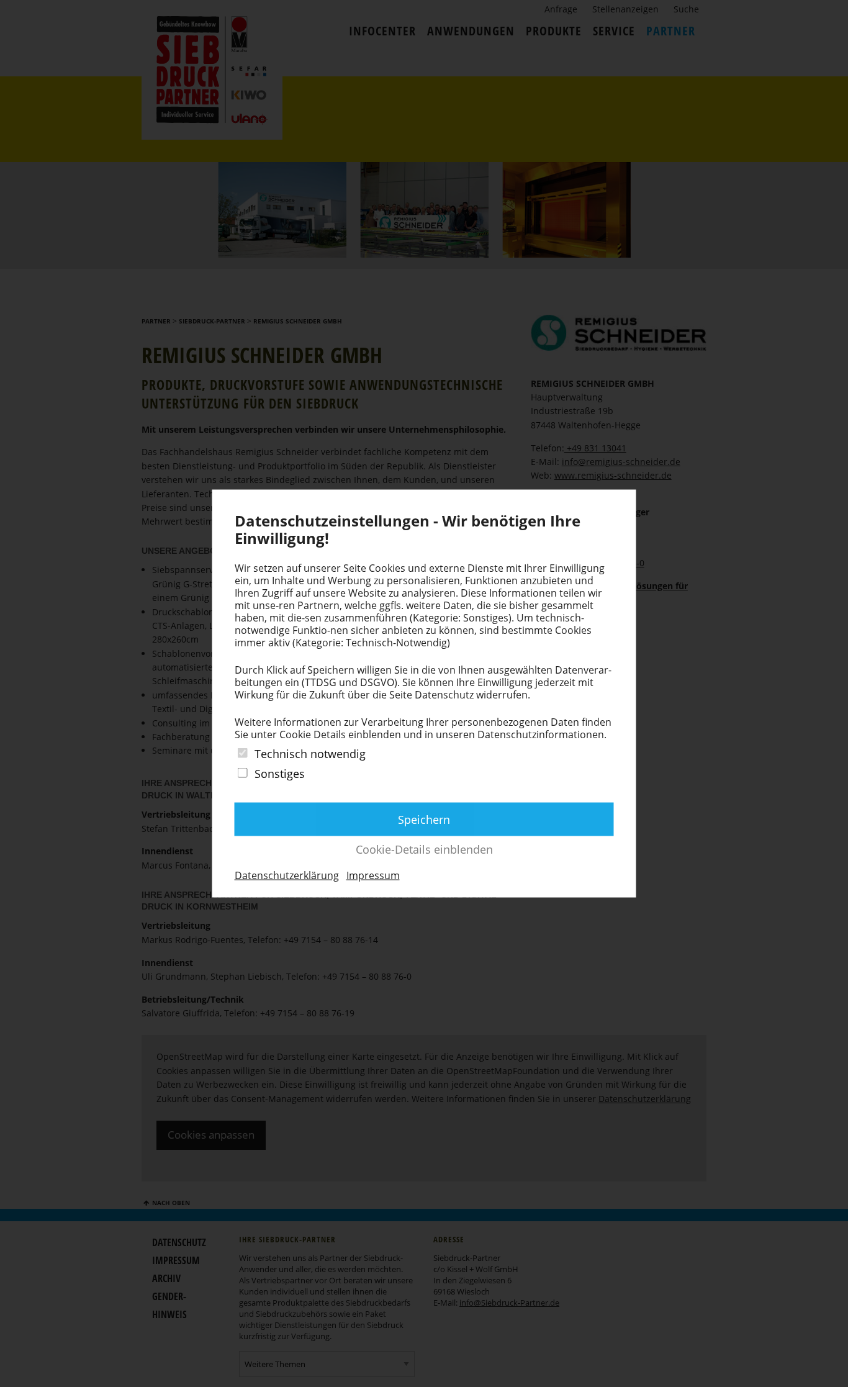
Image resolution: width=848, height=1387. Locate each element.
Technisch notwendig (310, 753)
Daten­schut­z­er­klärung (287, 875)
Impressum (373, 875)
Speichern (424, 818)
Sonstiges (280, 773)
